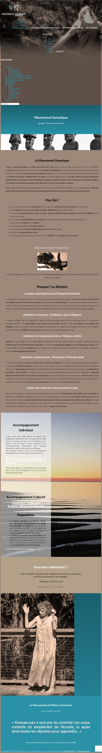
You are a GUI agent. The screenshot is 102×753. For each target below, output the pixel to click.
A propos (8, 67)
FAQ (10, 86)
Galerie (12, 91)
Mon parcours (14, 71)
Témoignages (14, 89)
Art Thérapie (10, 82)
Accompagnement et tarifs (20, 75)
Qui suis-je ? (13, 69)
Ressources (13, 97)
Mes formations (15, 73)
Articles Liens (14, 93)
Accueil (41, 123)
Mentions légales (83, 751)
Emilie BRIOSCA (69, 751)
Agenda (12, 95)
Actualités (9, 84)
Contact (8, 100)
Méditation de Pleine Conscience (18, 78)
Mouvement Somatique (14, 80)
